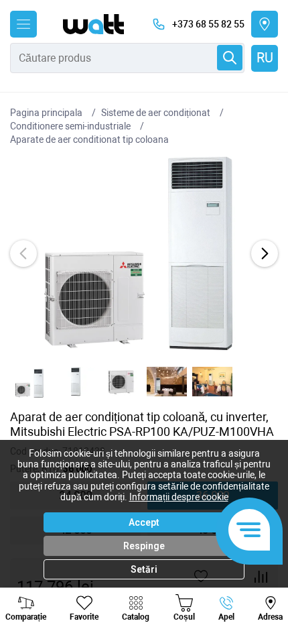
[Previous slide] (23, 253)
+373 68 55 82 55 (208, 24)
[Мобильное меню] (23, 24)
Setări (144, 569)
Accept (144, 522)
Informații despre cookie (178, 497)
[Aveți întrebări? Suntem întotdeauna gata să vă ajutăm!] (249, 531)
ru (265, 58)
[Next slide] (264, 253)
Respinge (144, 546)
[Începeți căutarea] (229, 57)
